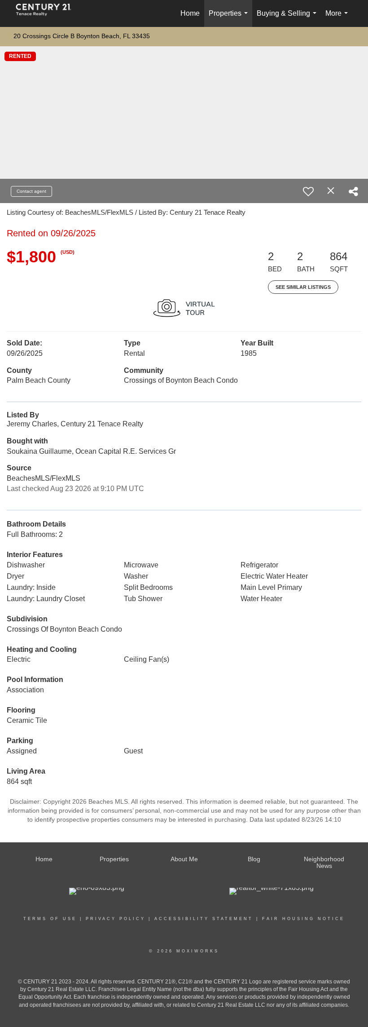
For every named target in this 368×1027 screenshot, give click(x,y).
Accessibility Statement (203, 918)
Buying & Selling (288, 18)
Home (190, 13)
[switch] (308, 191)
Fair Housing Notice (303, 918)
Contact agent (31, 191)
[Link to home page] (48, 13)
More (338, 18)
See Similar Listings (303, 287)
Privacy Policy (115, 918)
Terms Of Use (50, 918)
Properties (230, 18)
